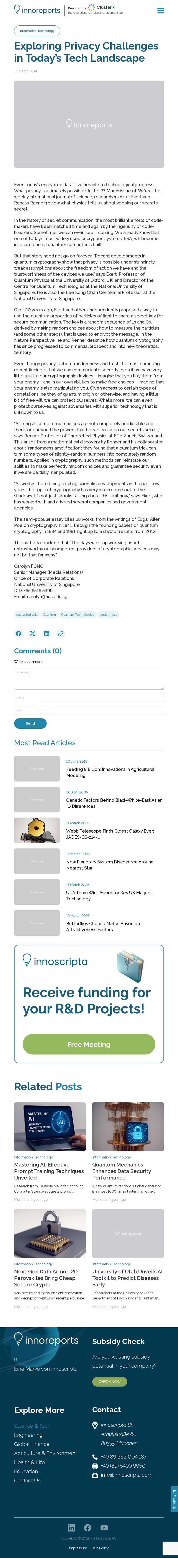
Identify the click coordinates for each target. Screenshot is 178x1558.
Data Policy (100, 1548)
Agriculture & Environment (45, 1453)
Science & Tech (32, 1426)
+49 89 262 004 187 (124, 1456)
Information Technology (37, 31)
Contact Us (27, 1480)
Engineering (28, 1435)
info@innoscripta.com (127, 1475)
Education (26, 1471)
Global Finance (31, 1444)
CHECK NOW (110, 1382)
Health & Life (29, 1462)
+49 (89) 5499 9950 (123, 1466)
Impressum (78, 1548)
